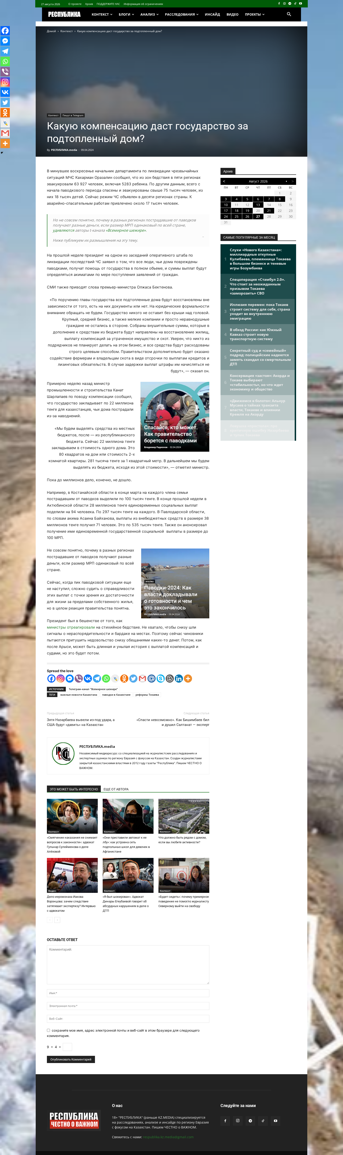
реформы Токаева (147, 694)
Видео (52, 890)
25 (236, 216)
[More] (188, 678)
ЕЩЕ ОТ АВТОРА (116, 789)
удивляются (63, 230)
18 (236, 210)
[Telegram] (290, 4)
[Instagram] (284, 4)
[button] (289, 14)
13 (258, 205)
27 (258, 216)
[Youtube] (300, 4)
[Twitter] (133, 678)
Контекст (66, 31)
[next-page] (57, 920)
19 (247, 210)
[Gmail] (142, 678)
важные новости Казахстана (78, 694)
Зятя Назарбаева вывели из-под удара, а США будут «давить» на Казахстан (81, 722)
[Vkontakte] (88, 678)
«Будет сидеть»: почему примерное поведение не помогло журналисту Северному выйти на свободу (183, 901)
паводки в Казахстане (116, 694)
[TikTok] (295, 4)
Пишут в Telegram (73, 115)
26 (247, 216)
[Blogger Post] (170, 678)
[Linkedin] (179, 678)
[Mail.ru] (151, 678)
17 (226, 210)
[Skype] (161, 678)
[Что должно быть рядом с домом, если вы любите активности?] (183, 816)
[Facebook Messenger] (70, 678)
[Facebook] (279, 4)
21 (269, 210)
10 (226, 205)
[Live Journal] (115, 678)
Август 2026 (258, 181)
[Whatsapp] (106, 678)
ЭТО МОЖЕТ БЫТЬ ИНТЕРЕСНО (74, 789)
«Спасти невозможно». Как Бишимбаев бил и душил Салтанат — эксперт (172, 722)
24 (226, 216)
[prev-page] (50, 920)
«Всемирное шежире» (126, 230)
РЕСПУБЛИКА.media (64, 150)
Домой (51, 31)
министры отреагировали (71, 627)
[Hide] (2, 153)
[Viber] (79, 678)
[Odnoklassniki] (124, 678)
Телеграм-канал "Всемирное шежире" (93, 689)
